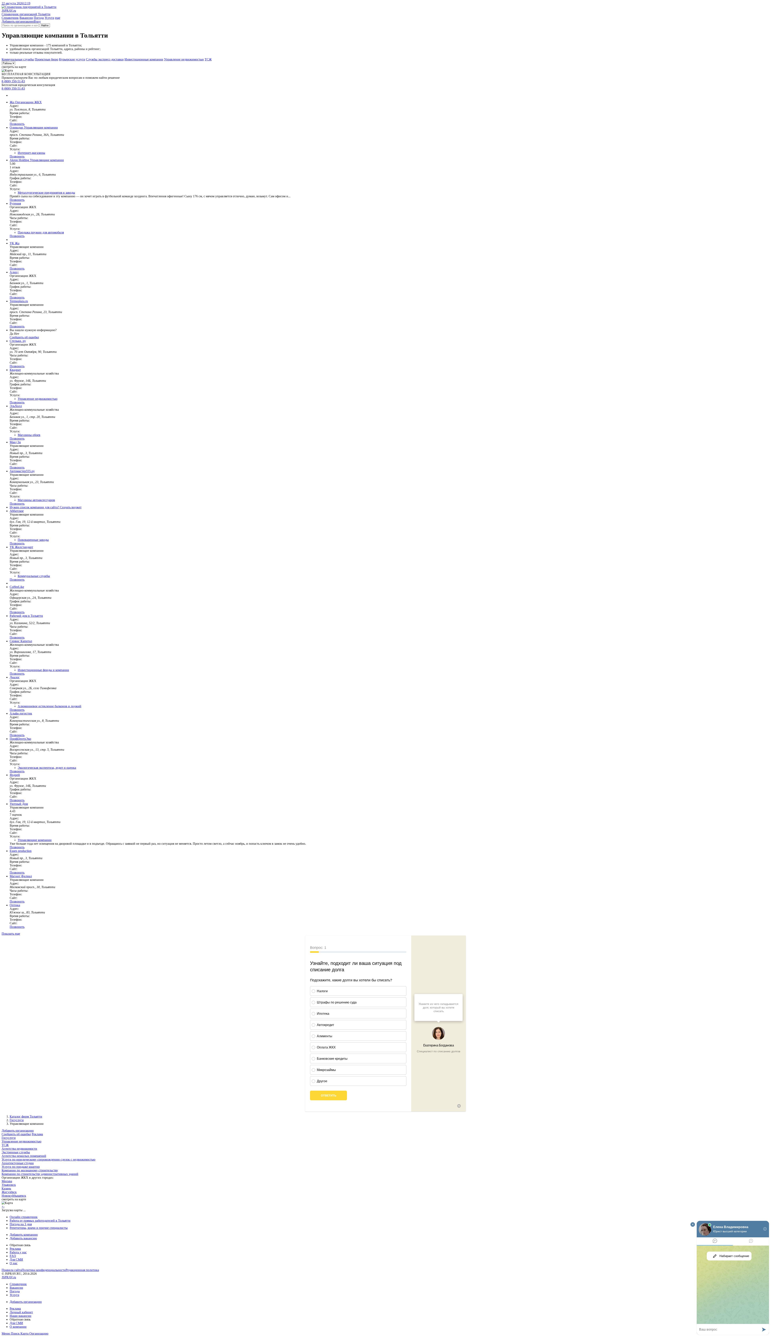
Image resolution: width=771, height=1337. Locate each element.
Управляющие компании (35, 840)
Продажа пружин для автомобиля (41, 232)
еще (57, 17)
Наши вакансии (20, 1316)
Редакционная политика (82, 1270)
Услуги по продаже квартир (21, 1166)
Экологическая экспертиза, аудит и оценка (47, 767)
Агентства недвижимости (19, 1148)
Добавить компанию (24, 1234)
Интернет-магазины (31, 153)
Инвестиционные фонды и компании (43, 670)
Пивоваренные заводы (33, 540)
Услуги (49, 17)
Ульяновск (9, 1185)
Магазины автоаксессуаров (36, 500)
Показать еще (11, 933)
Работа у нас (18, 1252)
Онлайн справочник (24, 1217)
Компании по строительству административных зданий (40, 1174)
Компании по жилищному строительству (30, 1170)
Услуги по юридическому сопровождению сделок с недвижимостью (48, 1159)
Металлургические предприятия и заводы (46, 192)
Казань (6, 1188)
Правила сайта (12, 1270)
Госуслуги (17, 1120)
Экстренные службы (16, 1152)
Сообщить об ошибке (16, 1134)
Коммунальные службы (18, 59)
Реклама (37, 1134)
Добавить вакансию (23, 1238)
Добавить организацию (18, 21)
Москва (7, 1181)
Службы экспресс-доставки (105, 59)
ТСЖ (208, 59)
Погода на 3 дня (21, 1224)
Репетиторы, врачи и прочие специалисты (39, 1228)
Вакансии (26, 17)
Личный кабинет (21, 1312)
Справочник (10, 17)
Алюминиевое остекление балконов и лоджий (49, 706)
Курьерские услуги (72, 59)
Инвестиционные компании (143, 59)
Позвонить (17, 124)
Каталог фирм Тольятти (26, 1116)
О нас (13, 1263)
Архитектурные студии (18, 1163)
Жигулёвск (9, 1192)
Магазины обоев (29, 435)
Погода (39, 17)
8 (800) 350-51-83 (13, 81)
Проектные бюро (46, 59)
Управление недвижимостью (184, 59)
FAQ (13, 1256)
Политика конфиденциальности (44, 1270)
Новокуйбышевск (14, 1195)
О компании (18, 1326)
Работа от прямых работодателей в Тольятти (40, 1220)
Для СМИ (16, 1259)
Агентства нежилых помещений (24, 1156)
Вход (37, 21)
